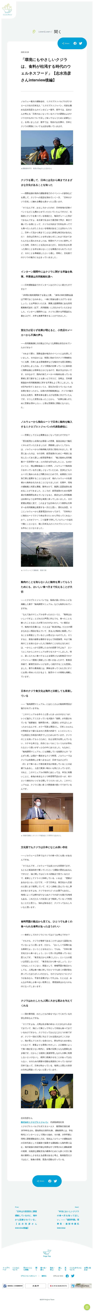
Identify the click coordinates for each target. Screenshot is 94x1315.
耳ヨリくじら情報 (27, 1269)
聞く (36, 1269)
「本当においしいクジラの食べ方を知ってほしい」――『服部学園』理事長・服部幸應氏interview (68, 1219)
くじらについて (15, 1269)
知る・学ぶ (52, 1269)
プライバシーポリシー (29, 1276)
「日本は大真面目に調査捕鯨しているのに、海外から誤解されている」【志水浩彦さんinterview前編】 (26, 1219)
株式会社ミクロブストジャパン (34, 1122)
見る (65, 1269)
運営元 (44, 1276)
